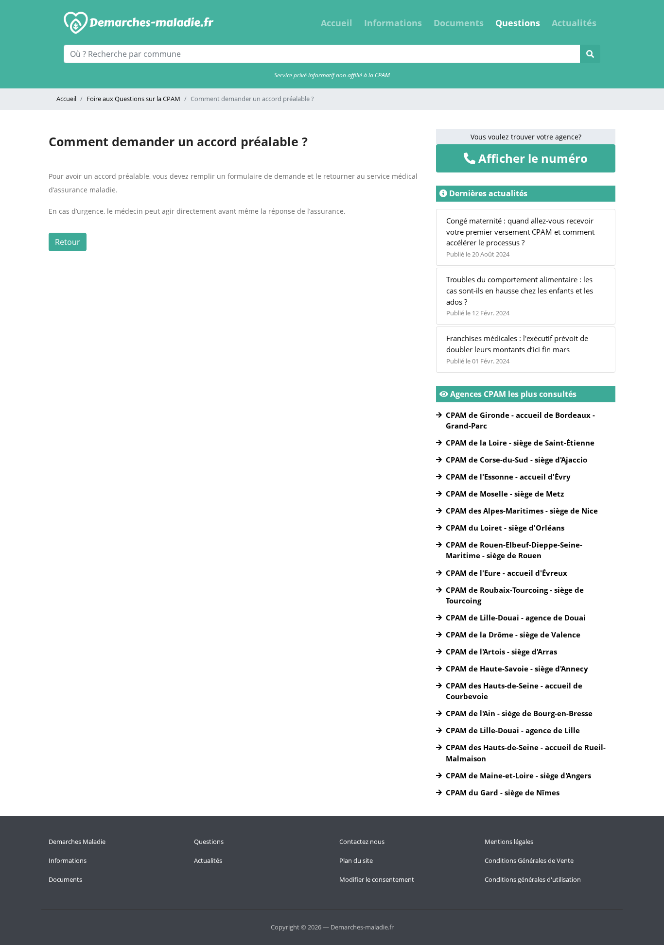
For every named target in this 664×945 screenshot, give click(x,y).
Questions (517, 23)
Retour (67, 242)
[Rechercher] (590, 54)
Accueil (336, 23)
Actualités (574, 23)
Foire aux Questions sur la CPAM (133, 98)
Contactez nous (361, 841)
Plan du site (356, 860)
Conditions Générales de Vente (529, 860)
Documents (459, 23)
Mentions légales (509, 841)
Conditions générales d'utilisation (533, 879)
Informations (393, 23)
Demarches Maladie (77, 841)
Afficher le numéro (531, 158)
